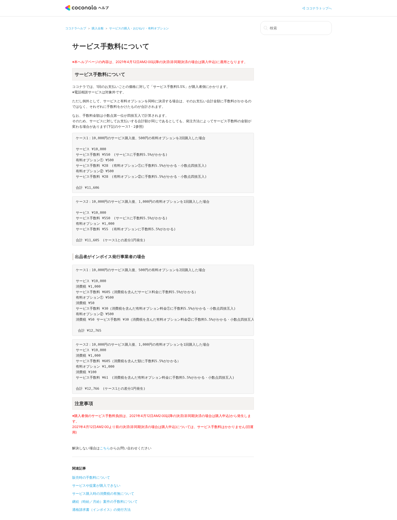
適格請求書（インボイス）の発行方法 (101, 509)
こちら (105, 448)
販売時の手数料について (91, 477)
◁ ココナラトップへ (317, 8)
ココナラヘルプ (75, 28)
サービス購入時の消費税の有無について (103, 493)
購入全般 (98, 28)
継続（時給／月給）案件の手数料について (105, 501)
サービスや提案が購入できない (96, 485)
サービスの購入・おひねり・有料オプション (139, 28)
